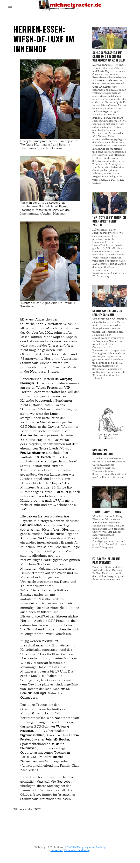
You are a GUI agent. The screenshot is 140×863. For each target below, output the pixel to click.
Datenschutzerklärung (77, 850)
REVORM (71, 847)
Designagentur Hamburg (91, 847)
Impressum (57, 850)
